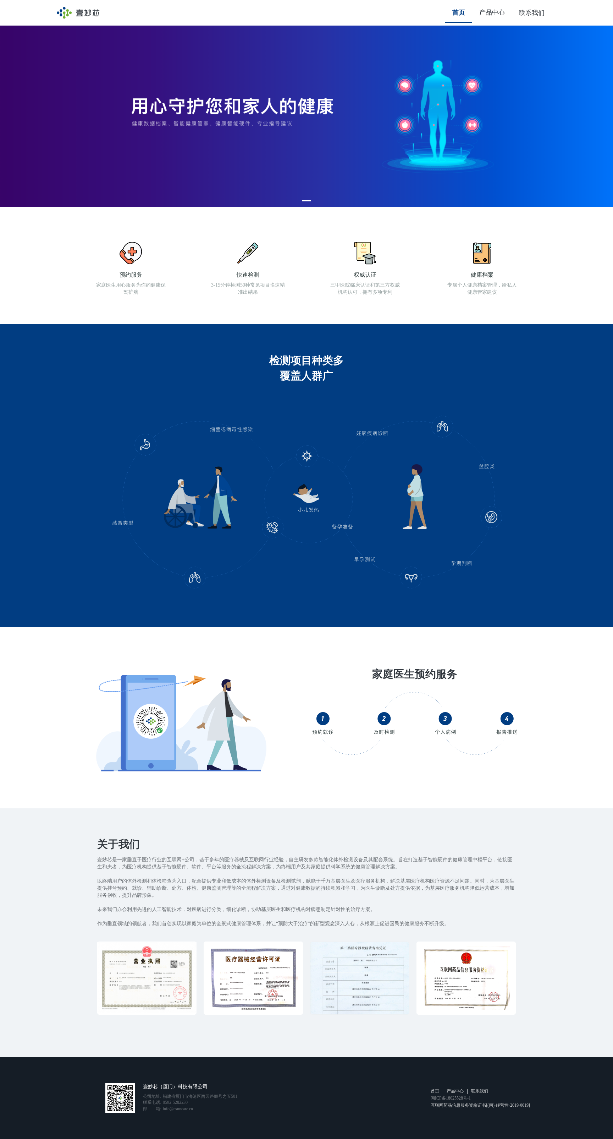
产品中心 (455, 1091)
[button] (306, 200)
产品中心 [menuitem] (492, 12)
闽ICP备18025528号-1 (451, 1098)
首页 (435, 1091)
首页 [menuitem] (458, 12)
